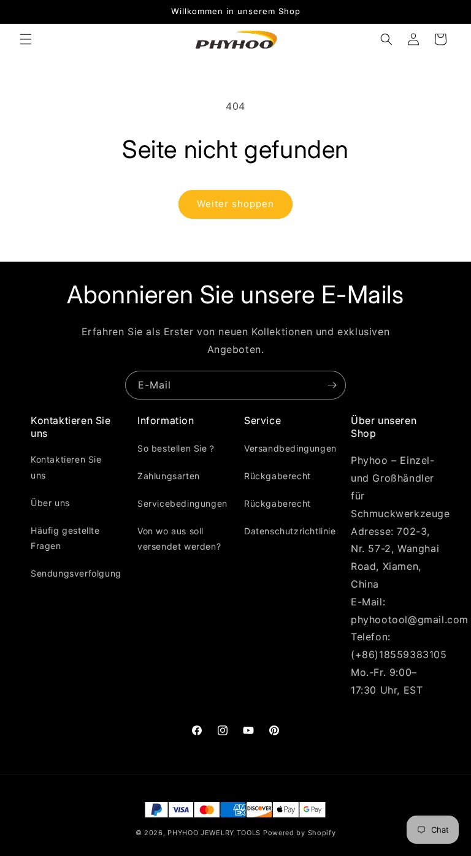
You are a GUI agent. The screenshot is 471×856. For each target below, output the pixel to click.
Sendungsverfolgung (76, 573)
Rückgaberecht (277, 476)
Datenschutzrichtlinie (290, 531)
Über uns (50, 503)
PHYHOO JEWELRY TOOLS (214, 832)
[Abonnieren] (331, 385)
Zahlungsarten (168, 476)
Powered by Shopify (299, 832)
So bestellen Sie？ (176, 448)
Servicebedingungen (182, 503)
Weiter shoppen (235, 204)
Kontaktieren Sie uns (66, 467)
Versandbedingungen (290, 448)
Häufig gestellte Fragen (65, 538)
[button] (25, 39)
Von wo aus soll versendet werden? (179, 538)
